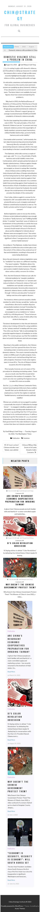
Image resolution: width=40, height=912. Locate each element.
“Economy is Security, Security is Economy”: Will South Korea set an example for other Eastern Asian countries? (20, 832)
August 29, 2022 (12, 538)
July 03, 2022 (12, 579)
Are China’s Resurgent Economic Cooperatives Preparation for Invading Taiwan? (20, 615)
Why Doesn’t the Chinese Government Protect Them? (20, 761)
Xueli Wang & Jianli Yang (28, 65)
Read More (11, 672)
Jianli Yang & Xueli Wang (26, 538)
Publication (16, 438)
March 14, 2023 (12, 491)
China (5, 68)
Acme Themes (20, 908)
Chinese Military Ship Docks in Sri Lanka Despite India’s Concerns (29, 448)
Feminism (26, 438)
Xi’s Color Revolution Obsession (20, 693)
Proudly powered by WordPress (12, 906)
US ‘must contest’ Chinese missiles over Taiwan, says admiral (11, 447)
